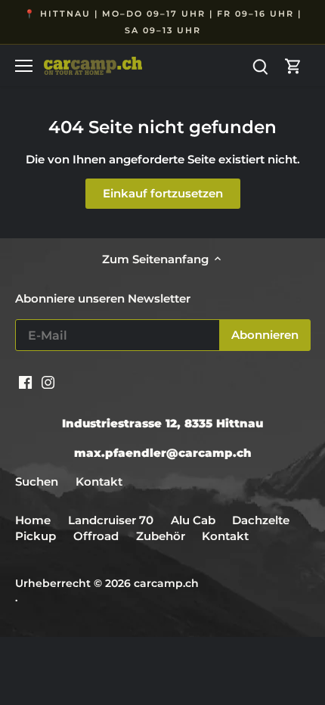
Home (33, 520)
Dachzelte (260, 520)
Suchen (36, 481)
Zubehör (160, 536)
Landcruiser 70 (110, 520)
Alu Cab (193, 520)
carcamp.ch (166, 583)
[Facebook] (25, 381)
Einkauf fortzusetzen (163, 193)
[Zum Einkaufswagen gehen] (293, 65)
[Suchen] (260, 65)
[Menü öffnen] (23, 66)
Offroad (96, 536)
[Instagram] (48, 381)
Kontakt (99, 481)
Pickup (37, 536)
